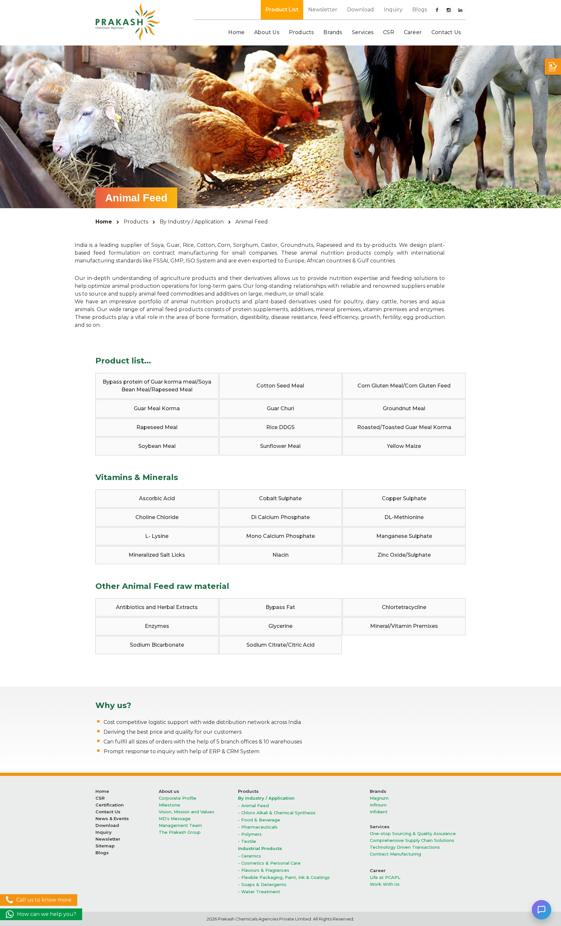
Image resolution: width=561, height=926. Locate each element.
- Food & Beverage (259, 820)
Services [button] (363, 32)
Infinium (378, 805)
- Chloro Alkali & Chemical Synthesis (277, 812)
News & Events (112, 818)
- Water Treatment (259, 891)
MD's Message (175, 818)
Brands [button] (332, 32)
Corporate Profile (177, 798)
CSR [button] (388, 32)
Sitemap (105, 846)
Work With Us (385, 884)
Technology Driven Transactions (405, 847)
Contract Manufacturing (395, 854)
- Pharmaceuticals (258, 827)
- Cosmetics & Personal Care (269, 863)
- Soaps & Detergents (262, 884)
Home (236, 32)
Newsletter (322, 9)
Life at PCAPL (385, 877)
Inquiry (393, 9)
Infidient (379, 811)
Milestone (169, 805)
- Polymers (250, 834)
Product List (282, 9)
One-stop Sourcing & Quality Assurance (413, 833)
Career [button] (413, 32)
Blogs (419, 9)
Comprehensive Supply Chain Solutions (412, 840)
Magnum (379, 798)
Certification (109, 805)
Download (360, 9)
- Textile (247, 841)
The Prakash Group (180, 832)
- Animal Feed (253, 805)
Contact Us (446, 32)
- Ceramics (249, 856)
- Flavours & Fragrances (263, 870)
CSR (100, 798)
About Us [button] (266, 32)
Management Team (180, 825)
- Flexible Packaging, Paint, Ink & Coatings (284, 877)
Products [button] (301, 32)
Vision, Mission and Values (186, 811)
